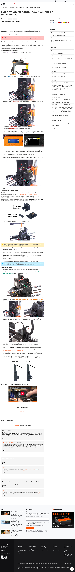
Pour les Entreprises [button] (37, 4)
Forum (30, 547)
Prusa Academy (44, 547)
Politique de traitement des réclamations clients (38, 563)
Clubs (19, 549)
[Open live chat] (72, 569)
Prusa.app (55, 547)
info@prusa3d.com (29, 448)
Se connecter (16, 425)
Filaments (3, 550)
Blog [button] (70, 4)
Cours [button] (66, 4)
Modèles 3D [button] (50, 4)
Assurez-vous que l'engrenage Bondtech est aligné (13, 350)
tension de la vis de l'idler (12, 297)
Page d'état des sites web (52, 563)
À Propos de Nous (68, 546)
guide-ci (40, 492)
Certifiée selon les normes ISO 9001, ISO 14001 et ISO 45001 (68, 555)
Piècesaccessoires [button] (27, 4)
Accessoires (3, 551)
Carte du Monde (32, 546)
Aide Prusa (43, 546)
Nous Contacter (67, 551)
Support (5, 7)
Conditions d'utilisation (36, 531)
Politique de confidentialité (54, 561)
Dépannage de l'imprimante (13, 7)
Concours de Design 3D (22, 551)
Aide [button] (62, 4)
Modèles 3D (20, 546)
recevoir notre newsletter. (39, 525)
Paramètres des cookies (22, 565)
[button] (51, 22)
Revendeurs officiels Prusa (68, 549)
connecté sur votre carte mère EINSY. (31, 469)
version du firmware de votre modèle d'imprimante (27, 194)
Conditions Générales (21, 561)
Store (19, 547)
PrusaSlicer (55, 546)
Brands (19, 553)
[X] (70, 563)
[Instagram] (68, 563)
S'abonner (29, 527)
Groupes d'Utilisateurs (33, 549)
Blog (65, 547)
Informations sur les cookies (23, 563)
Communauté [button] (57, 4)
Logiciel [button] (44, 4)
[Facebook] (66, 563)
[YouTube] (73, 563)
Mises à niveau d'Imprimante (4, 548)
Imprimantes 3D (4, 546)
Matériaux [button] (19, 4)
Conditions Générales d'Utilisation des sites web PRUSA (37, 561)
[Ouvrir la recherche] (56, 1)
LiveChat (35, 470)
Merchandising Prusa (5, 553)
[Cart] (73, 1)
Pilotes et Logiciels (56, 550)
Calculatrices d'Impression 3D (44, 549)
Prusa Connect (56, 549)
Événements (31, 550)
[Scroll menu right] (73, 4)
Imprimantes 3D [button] (11, 4)
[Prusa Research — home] (3, 4)
